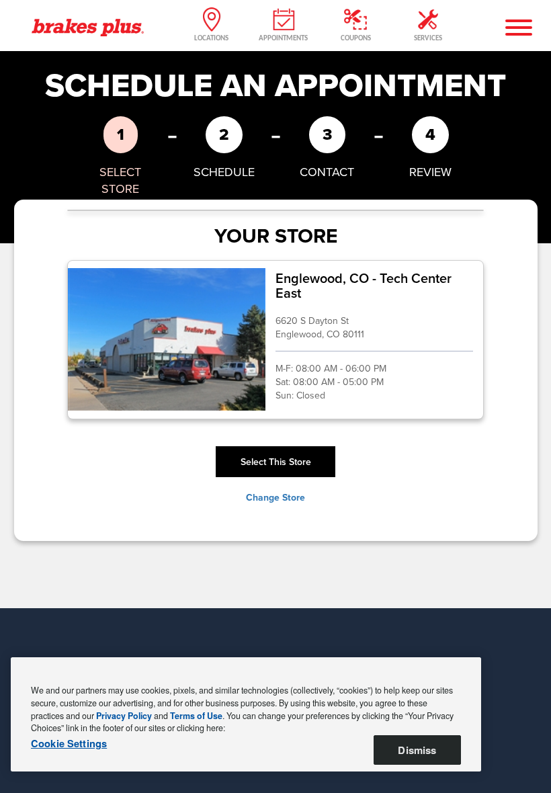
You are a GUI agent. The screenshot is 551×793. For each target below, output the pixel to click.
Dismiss (417, 750)
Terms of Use (196, 716)
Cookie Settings (69, 744)
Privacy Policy (124, 716)
